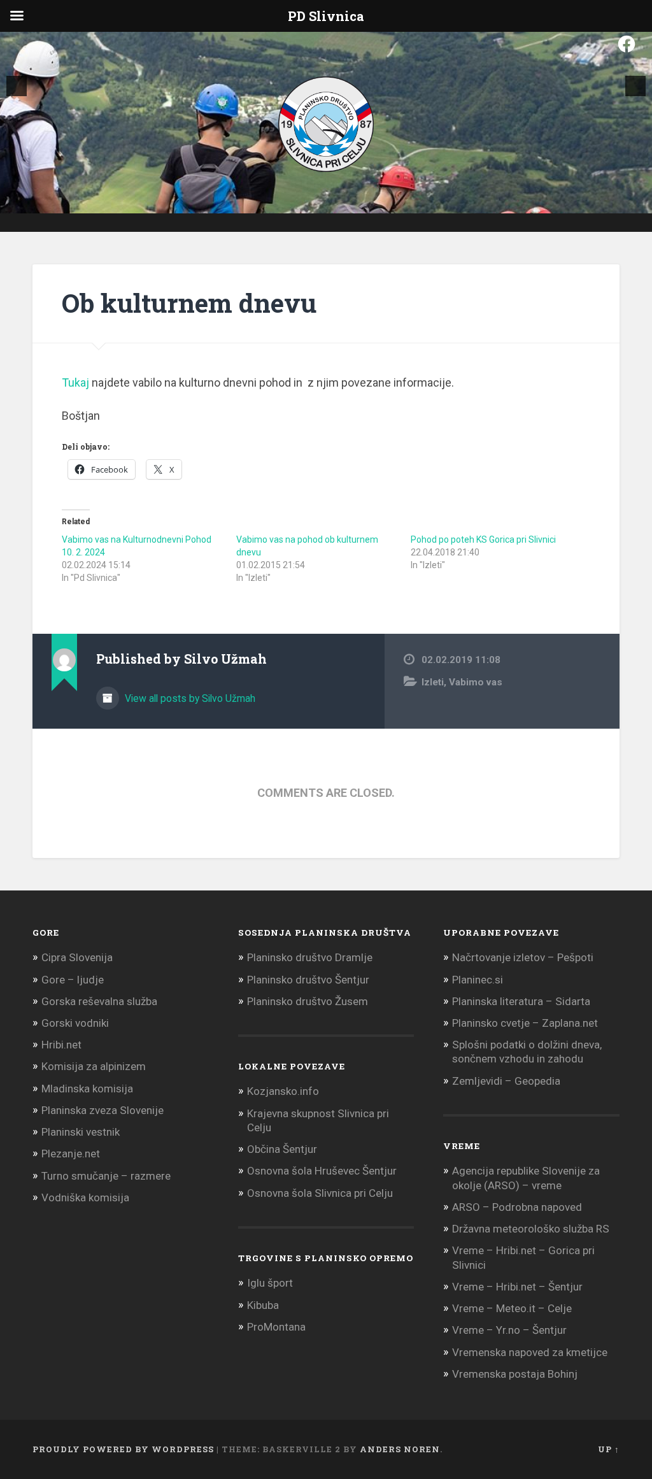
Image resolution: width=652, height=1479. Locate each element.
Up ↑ (609, 1449)
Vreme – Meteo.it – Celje (512, 1308)
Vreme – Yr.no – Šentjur (509, 1330)
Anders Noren (400, 1449)
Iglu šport (270, 1282)
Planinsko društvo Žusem (307, 1001)
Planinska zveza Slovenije (102, 1110)
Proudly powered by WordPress (123, 1449)
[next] (635, 86)
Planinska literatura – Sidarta (521, 1001)
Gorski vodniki (75, 1023)
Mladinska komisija (87, 1088)
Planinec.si (477, 979)
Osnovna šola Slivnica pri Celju (320, 1193)
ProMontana (276, 1326)
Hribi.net (61, 1044)
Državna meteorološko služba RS (530, 1228)
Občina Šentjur (282, 1149)
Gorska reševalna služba (99, 1001)
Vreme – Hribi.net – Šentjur (517, 1286)
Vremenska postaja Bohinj (515, 1374)
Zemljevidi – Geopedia (506, 1081)
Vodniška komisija (85, 1197)
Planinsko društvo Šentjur (308, 979)
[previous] (16, 86)
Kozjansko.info (283, 1091)
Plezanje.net (70, 1153)
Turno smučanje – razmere (106, 1175)
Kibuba (263, 1305)
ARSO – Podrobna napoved (517, 1207)
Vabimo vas (475, 682)
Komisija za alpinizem (93, 1066)
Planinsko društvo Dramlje (309, 957)
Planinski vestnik (80, 1131)
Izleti (433, 682)
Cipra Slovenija (77, 957)
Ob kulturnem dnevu (189, 303)
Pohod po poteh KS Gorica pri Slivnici (483, 539)
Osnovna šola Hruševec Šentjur (322, 1170)
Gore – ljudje (72, 979)
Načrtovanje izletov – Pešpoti (522, 957)
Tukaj (75, 382)
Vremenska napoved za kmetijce (529, 1352)
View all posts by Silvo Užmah (188, 698)
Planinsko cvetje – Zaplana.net (525, 1023)
